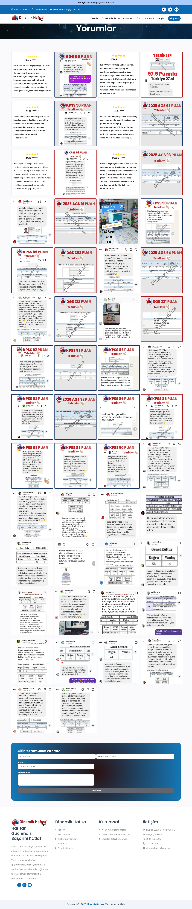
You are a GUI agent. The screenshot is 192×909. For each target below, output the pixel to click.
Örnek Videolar (109, 18)
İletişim (161, 18)
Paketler (95, 18)
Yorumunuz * (24, 772)
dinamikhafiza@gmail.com (66, 9)
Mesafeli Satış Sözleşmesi (114, 838)
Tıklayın (82, 2)
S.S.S (137, 18)
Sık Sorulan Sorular (67, 838)
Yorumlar (127, 18)
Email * (21, 762)
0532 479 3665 (21, 9)
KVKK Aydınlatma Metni (113, 829)
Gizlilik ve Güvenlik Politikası (115, 834)
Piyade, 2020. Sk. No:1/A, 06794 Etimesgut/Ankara (160, 832)
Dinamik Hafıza (95, 904)
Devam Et (96, 790)
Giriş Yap (174, 18)
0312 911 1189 (41, 9)
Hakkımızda (148, 18)
